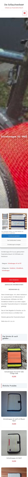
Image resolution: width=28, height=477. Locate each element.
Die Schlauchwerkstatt (14, 4)
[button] (24, 215)
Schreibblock (19, 268)
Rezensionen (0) (14, 289)
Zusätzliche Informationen (14, 285)
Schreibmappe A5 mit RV (14, 263)
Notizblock (12, 268)
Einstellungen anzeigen (14, 244)
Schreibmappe (5, 270)
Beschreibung (14, 280)
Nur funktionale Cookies (14, 240)
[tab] (14, 280)
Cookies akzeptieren (14, 236)
